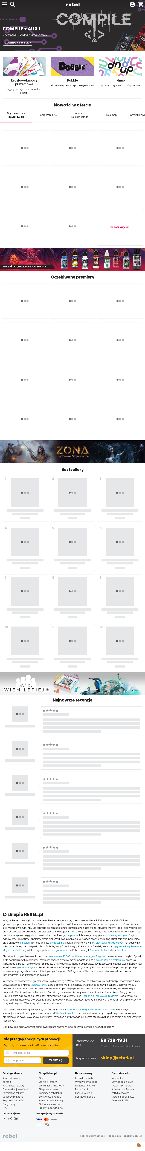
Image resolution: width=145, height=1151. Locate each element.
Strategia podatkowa (122, 1096)
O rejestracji (9, 1104)
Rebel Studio (82, 1089)
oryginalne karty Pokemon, (127, 946)
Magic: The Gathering (14, 950)
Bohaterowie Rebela (50, 1096)
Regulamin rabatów (13, 1100)
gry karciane (62, 950)
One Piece (122, 950)
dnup (121, 80)
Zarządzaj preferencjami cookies (139, 1144)
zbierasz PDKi (38, 984)
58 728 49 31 (114, 1040)
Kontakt (7, 1081)
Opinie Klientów (48, 1081)
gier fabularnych (26, 967)
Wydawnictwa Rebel (67, 1013)
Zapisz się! (55, 1060)
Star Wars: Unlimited (101, 950)
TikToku (98, 1009)
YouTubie (109, 1009)
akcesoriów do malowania (110, 960)
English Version (83, 1092)
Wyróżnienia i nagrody (51, 1085)
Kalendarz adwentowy (51, 1100)
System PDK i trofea (121, 1085)
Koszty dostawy (11, 1078)
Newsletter (117, 1078)
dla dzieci (24, 942)
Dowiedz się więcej (17, 42)
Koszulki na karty (84, 1078)
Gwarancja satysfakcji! (50, 1092)
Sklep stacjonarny (48, 1089)
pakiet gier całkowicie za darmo (100, 996)
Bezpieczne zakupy (13, 1092)
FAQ (5, 1107)
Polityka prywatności (92, 1136)
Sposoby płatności (13, 1096)
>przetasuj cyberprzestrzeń (25, 35)
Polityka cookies (120, 1092)
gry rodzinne (57, 942)
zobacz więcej (119, 227)
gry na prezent (71, 935)
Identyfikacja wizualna (51, 1107)
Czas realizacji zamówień (16, 1089)
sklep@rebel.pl (117, 1057)
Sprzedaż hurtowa (85, 1085)
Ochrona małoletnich (50, 1104)
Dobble (72, 80)
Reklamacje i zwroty (13, 1085)
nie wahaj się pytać (117, 935)
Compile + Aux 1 (21, 28)
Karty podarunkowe (122, 1081)
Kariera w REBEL (119, 1100)
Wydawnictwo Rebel (86, 1081)
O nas (42, 1078)
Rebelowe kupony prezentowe (24, 82)
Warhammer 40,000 (59, 956)
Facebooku (72, 1009)
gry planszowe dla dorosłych (107, 942)
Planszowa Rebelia (85, 1096)
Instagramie (86, 1009)
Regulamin (114, 1136)
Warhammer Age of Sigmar (90, 956)
